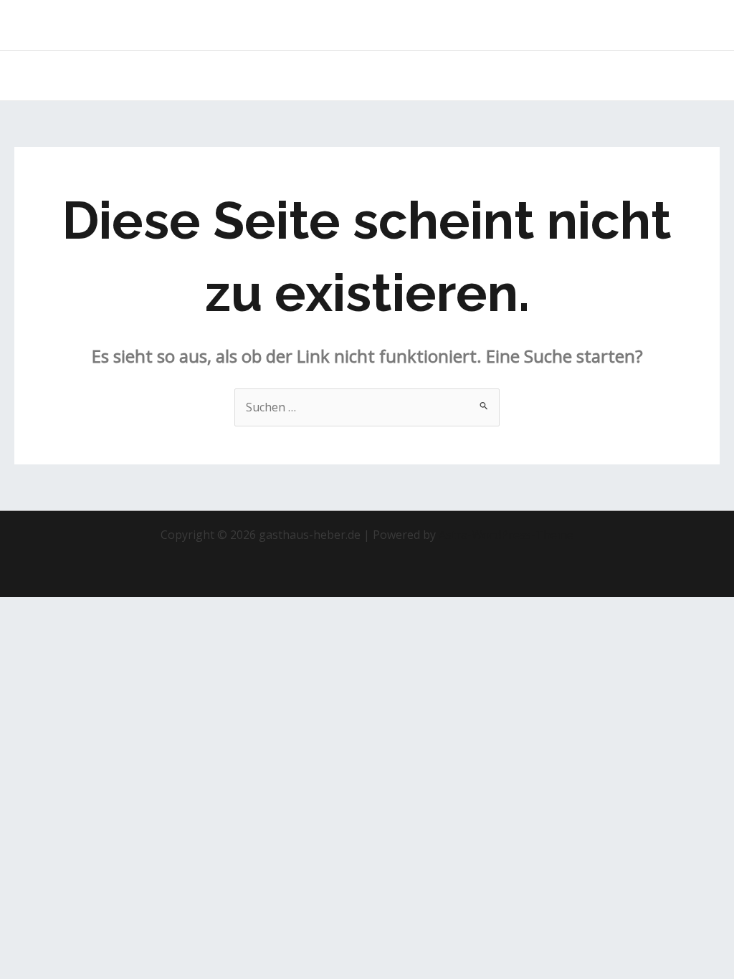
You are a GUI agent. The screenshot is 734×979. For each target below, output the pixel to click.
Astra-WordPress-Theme (506, 535)
